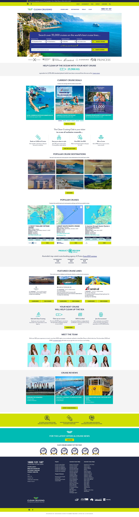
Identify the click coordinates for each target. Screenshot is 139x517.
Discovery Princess (74, 483)
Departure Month (66, 39)
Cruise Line (79, 39)
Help (29, 474)
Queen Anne (87, 466)
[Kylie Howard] (57, 361)
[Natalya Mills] (105, 361)
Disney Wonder (73, 484)
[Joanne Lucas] (45, 349)
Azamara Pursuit (73, 467)
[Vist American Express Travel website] (106, 500)
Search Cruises (100, 41)
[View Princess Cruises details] (100, 59)
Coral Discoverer (73, 478)
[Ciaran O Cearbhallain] (81, 349)
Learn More (35, 301)
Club (90, 9)
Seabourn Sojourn (88, 476)
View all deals (69, 124)
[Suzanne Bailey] (105, 349)
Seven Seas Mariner (88, 479)
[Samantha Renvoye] (69, 349)
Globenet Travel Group (72, 513)
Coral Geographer (74, 479)
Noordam (72, 491)
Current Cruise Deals (60, 464)
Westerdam (86, 491)
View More (69, 193)
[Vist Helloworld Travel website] (98, 500)
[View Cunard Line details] (82, 59)
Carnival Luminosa (74, 471)
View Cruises (47, 301)
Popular (57, 461)
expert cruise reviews (69, 408)
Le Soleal (72, 488)
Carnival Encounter (74, 470)
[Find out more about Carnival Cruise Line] (92, 288)
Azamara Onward (73, 466)
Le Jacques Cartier (74, 487)
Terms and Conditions (33, 479)
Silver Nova (86, 484)
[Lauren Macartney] (93, 361)
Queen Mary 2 (87, 467)
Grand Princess (73, 486)
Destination (49, 39)
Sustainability (85, 4)
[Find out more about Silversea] (64, 287)
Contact (97, 4)
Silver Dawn (86, 482)
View (47, 243)
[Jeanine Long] (69, 361)
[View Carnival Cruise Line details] (69, 59)
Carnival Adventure (74, 468)
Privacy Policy (31, 481)
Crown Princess (73, 482)
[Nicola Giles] (93, 349)
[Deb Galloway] (33, 361)
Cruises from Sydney (60, 466)
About (78, 4)
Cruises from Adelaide (60, 471)
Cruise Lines (64, 9)
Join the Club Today (69, 148)
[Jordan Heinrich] (57, 349)
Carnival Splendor (74, 472)
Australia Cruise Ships (75, 461)
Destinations (75, 9)
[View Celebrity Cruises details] (34, 59)
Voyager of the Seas (88, 490)
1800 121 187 (106, 8)
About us (30, 476)
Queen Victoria (87, 468)
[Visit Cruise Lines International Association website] (77, 500)
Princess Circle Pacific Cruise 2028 (60, 480)
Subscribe (104, 4)
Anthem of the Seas (74, 464)
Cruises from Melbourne (60, 468)
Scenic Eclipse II (87, 472)
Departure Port (34, 39)
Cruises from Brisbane (60, 467)
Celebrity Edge (73, 474)
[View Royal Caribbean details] (57, 59)
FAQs (92, 4)
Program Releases (59, 474)
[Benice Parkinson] (81, 361)
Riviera (85, 470)
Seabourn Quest (88, 475)
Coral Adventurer (73, 476)
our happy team (57, 340)
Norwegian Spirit (73, 492)
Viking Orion (87, 486)
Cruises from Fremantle (60, 470)
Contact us (30, 478)
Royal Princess (87, 471)
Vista (85, 488)
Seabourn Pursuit (88, 474)
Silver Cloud (86, 480)
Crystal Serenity (73, 480)
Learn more (69, 327)
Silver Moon (86, 483)
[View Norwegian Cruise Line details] (46, 59)
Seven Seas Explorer (89, 478)
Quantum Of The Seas (89, 464)
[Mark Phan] (45, 361)
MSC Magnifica (73, 490)
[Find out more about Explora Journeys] (36, 288)
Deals (84, 9)
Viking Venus (87, 487)
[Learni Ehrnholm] (33, 349)
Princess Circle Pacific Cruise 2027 (60, 477)
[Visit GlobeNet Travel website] (91, 500)
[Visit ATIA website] (84, 500)
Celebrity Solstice (73, 475)
